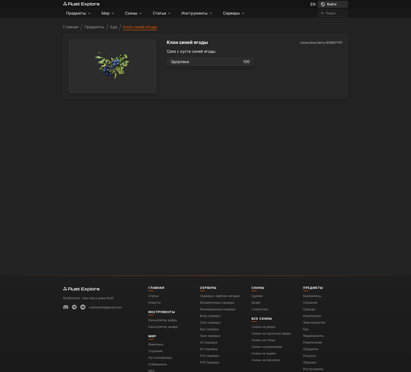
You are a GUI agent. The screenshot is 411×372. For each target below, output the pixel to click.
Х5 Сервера (208, 349)
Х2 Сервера (208, 342)
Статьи (153, 296)
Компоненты (312, 316)
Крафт (256, 302)
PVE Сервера (209, 362)
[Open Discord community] (65, 307)
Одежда (309, 309)
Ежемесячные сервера (217, 302)
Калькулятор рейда (162, 320)
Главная (70, 27)
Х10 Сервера (209, 355)
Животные (155, 344)
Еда (113, 27)
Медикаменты (313, 336)
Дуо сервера (209, 329)
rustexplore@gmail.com (105, 307)
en (313, 4)
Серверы (208, 288)
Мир (152, 336)
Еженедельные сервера (217, 309)
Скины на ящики (264, 353)
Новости (154, 302)
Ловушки (309, 362)
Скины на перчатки (266, 360)
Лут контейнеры (160, 357)
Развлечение (312, 342)
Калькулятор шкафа (162, 326)
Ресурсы (309, 355)
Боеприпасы (312, 296)
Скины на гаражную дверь (271, 333)
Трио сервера (210, 336)
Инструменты (161, 312)
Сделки (257, 296)
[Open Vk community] (82, 307)
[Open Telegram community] (74, 307)
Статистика (260, 309)
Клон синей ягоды (140, 27)
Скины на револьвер (267, 346)
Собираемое (157, 364)
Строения (155, 351)
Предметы (94, 27)
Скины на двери (263, 326)
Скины (258, 288)
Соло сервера (210, 322)
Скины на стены (263, 340)
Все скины (262, 318)
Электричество (314, 322)
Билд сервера (210, 316)
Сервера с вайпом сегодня (220, 296)
